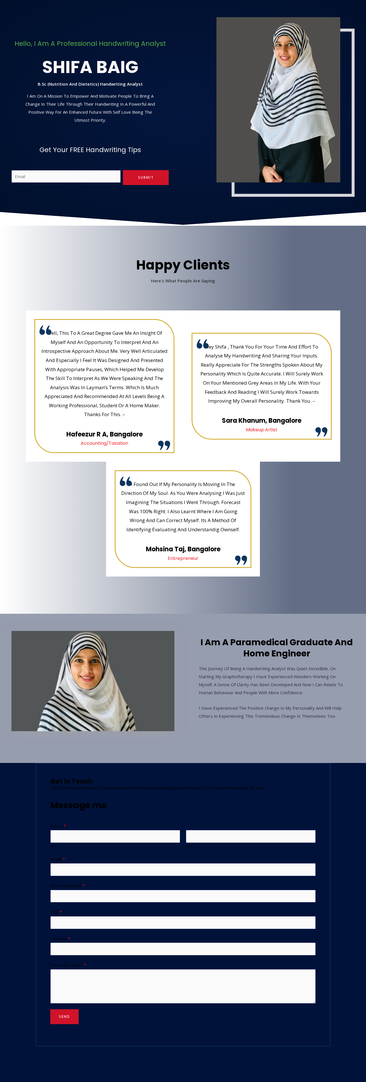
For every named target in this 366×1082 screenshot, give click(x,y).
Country (60, 938)
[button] (16, 681)
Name (58, 826)
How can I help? (68, 965)
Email (57, 859)
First (53, 846)
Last (189, 846)
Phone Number (67, 885)
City (56, 912)
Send (64, 1016)
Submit (146, 177)
